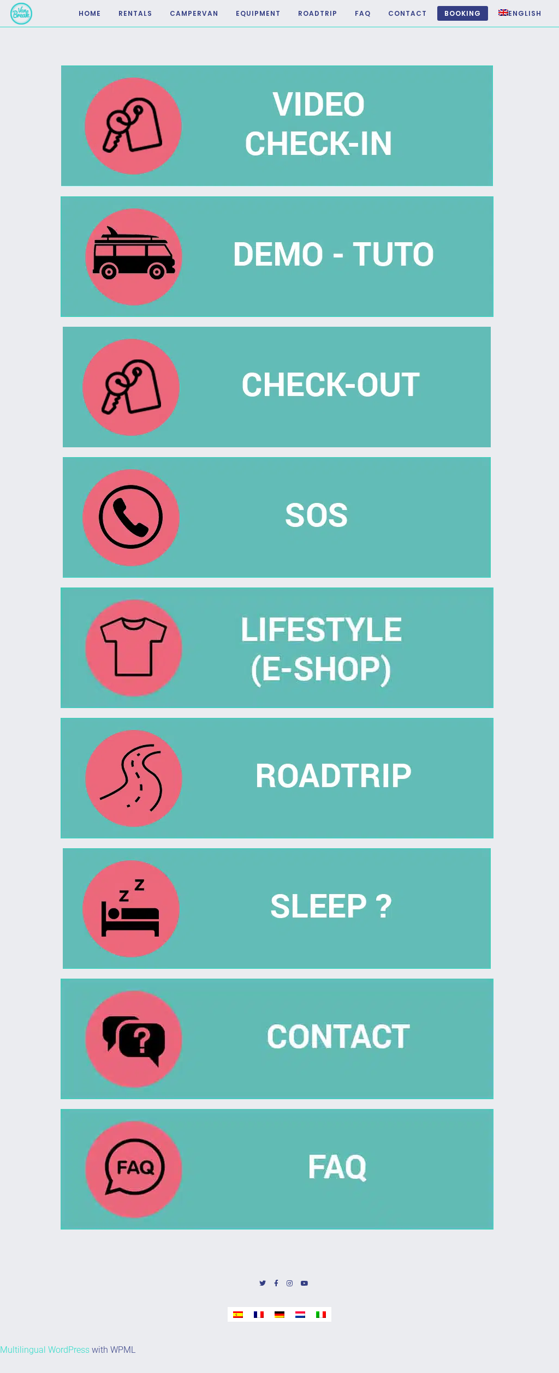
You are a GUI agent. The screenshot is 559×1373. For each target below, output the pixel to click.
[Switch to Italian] (321, 1314)
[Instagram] (290, 1283)
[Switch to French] (258, 1314)
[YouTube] (304, 1283)
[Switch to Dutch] (300, 1314)
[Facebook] (276, 1283)
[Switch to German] (279, 1314)
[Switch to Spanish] (238, 1314)
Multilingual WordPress (45, 1350)
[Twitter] (262, 1283)
